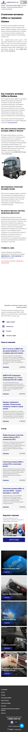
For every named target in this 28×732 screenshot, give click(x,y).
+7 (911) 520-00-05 (16, 256)
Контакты (3, 706)
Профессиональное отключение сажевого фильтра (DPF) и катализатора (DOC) (13, 437)
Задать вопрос (10, 322)
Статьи (3, 692)
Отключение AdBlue (6, 697)
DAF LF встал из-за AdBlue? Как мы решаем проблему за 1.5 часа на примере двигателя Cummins (13, 351)
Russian (18, 2)
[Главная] (3, 2)
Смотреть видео (11, 335)
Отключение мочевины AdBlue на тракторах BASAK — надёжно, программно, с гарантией (13, 491)
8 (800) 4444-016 (11, 2)
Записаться (9, 326)
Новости (3, 713)
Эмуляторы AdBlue (6, 703)
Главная (3, 5)
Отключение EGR (12, 122)
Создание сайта (17, 729)
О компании (4, 689)
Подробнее (6, 367)
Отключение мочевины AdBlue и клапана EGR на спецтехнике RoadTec (13, 464)
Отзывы (8, 331)
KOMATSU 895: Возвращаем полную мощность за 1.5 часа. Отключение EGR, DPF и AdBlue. (13, 378)
